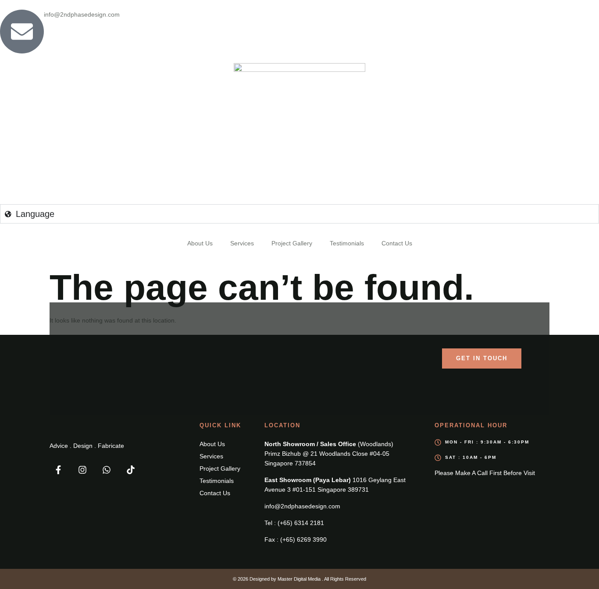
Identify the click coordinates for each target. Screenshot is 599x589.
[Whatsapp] (106, 470)
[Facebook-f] (58, 470)
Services (242, 243)
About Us (200, 243)
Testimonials (347, 243)
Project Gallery (291, 243)
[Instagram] (82, 470)
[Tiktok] (130, 470)
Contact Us (397, 243)
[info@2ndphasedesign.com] (22, 31)
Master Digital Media (300, 579)
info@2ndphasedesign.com (82, 14)
